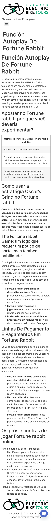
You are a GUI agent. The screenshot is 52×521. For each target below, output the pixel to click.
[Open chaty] (44, 513)
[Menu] (6, 24)
